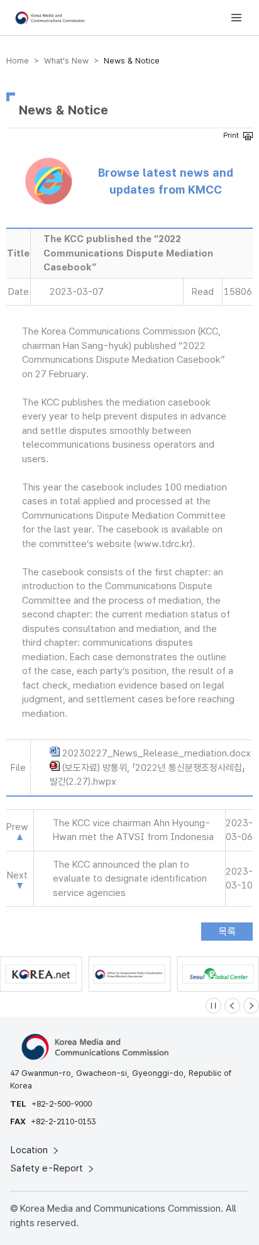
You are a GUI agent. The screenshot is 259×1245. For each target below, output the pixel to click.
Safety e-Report (48, 1168)
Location (30, 1150)
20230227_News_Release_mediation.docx (156, 753)
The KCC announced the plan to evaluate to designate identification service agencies (130, 879)
